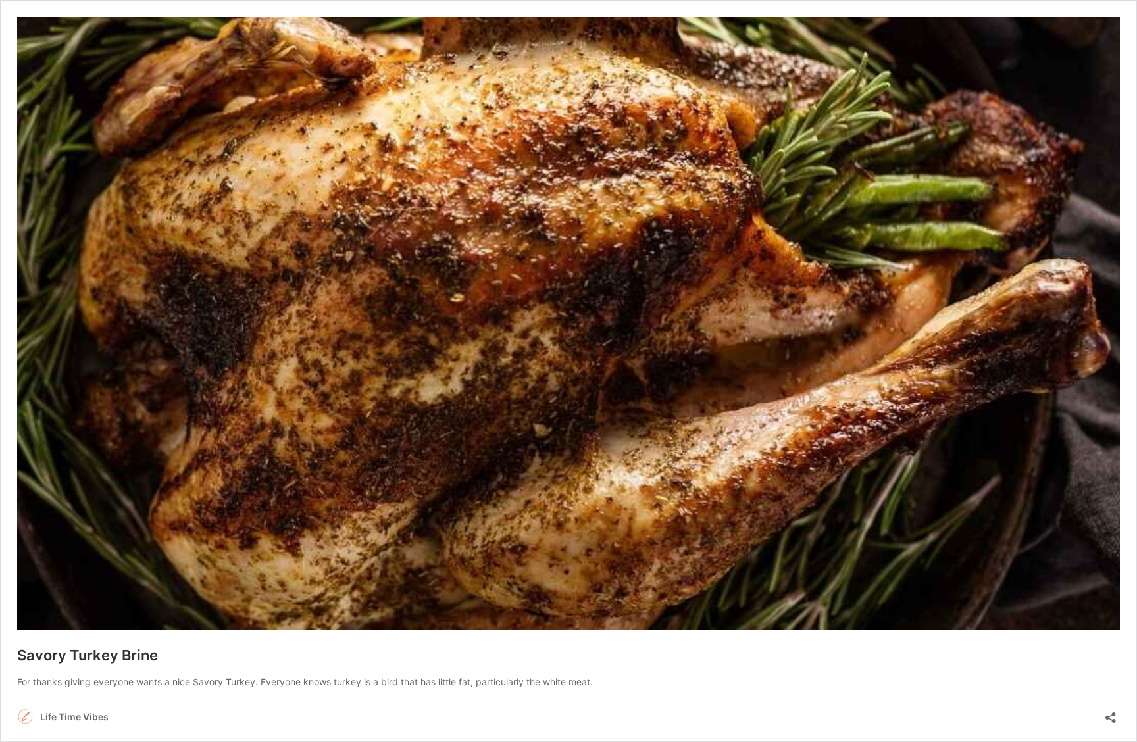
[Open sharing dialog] (1110, 713)
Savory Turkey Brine (87, 655)
